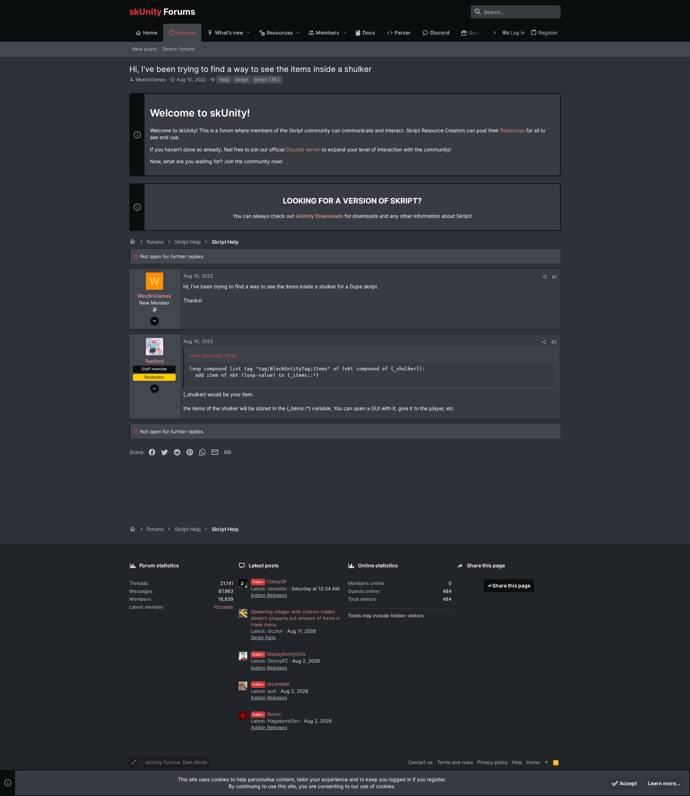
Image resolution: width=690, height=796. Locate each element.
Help (517, 762)
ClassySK (269, 581)
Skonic (266, 714)
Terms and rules (455, 762)
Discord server (303, 149)
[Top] (546, 762)
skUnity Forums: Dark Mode (176, 762)
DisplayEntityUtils (278, 654)
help (224, 79)
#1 (554, 277)
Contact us (420, 762)
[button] (248, 32)
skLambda (270, 684)
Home (533, 762)
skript (241, 79)
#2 (554, 342)
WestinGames (150, 79)
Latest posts (264, 565)
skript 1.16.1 (267, 79)
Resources (512, 130)
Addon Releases (269, 595)
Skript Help (263, 637)
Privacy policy (492, 762)
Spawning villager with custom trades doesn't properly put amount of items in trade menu (295, 618)
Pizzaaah (223, 607)
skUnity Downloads (319, 216)
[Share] (544, 277)
